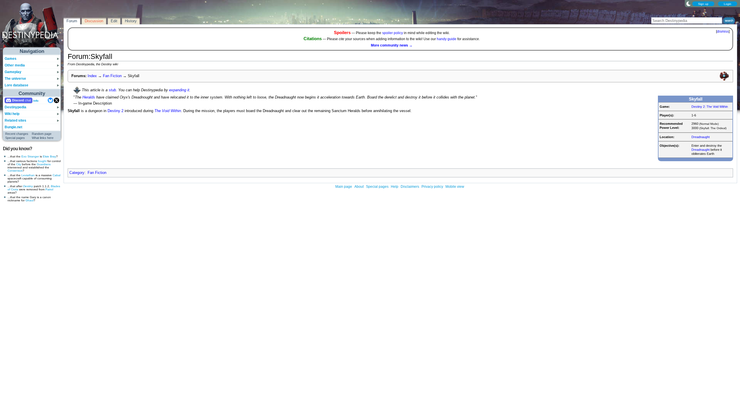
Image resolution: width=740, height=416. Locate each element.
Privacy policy (432, 187)
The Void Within (167, 111)
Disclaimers (410, 187)
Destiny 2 (115, 111)
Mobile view (454, 187)
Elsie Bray (49, 156)
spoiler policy (392, 33)
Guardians (44, 164)
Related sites (15, 120)
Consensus (15, 170)
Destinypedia (15, 107)
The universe (15, 79)
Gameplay (13, 72)
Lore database (16, 85)
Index (92, 76)
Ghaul (29, 200)
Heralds (88, 97)
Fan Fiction (112, 76)
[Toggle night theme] (688, 3)
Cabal (56, 175)
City (18, 164)
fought (42, 161)
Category (76, 173)
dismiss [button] (723, 31)
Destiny (28, 186)
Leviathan (28, 175)
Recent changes (16, 133)
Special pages (15, 138)
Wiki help (12, 114)
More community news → (391, 45)
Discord (18, 100)
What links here (42, 138)
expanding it (179, 90)
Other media (15, 65)
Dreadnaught (700, 137)
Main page (343, 187)
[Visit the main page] (32, 26)
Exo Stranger (30, 156)
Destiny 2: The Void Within (709, 106)
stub (112, 90)
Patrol (49, 189)
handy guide (446, 39)
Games (10, 59)
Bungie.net (13, 127)
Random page (41, 133)
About (359, 187)
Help (394, 187)
